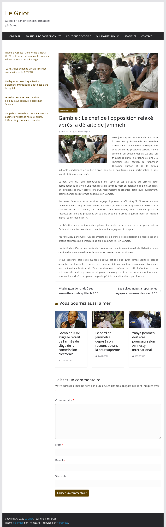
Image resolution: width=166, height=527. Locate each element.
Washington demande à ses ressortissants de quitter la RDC (78, 291)
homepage (14, 36)
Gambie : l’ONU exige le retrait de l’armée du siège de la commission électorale (70, 343)
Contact (146, 36)
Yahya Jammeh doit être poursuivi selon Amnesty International (143, 341)
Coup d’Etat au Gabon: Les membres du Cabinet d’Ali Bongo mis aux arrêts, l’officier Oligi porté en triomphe (26, 117)
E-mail (60, 460)
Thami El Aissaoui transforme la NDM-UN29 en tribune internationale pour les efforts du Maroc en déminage (27, 56)
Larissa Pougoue (82, 131)
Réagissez (130, 36)
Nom (59, 444)
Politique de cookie (78, 36)
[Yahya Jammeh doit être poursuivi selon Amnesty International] (145, 313)
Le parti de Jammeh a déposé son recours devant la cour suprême (107, 341)
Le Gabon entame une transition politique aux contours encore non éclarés (23, 101)
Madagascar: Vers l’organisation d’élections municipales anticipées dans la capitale (26, 85)
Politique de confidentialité (43, 36)
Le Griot (17, 12)
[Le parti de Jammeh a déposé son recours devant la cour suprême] (108, 313)
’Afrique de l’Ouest (68, 110)
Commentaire (64, 400)
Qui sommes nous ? (107, 36)
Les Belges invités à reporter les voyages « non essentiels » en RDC (136, 291)
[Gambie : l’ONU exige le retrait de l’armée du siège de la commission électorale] (71, 313)
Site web (60, 476)
